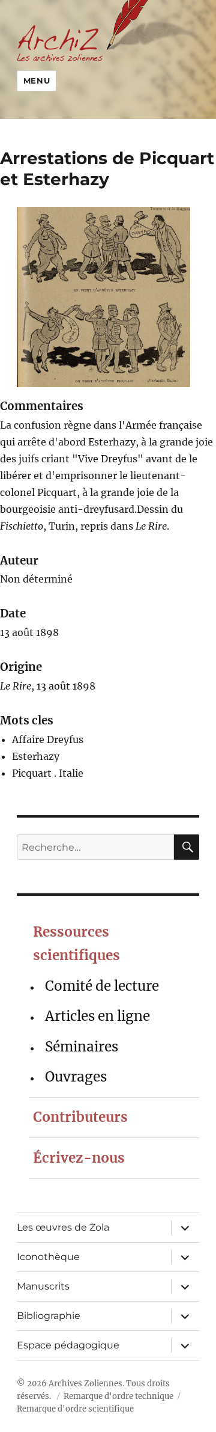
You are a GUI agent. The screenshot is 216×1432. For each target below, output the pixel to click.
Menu (36, 80)
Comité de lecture (102, 986)
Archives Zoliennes (85, 1383)
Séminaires (81, 1046)
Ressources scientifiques (76, 943)
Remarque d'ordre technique (118, 1396)
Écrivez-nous (79, 1157)
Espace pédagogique (68, 1345)
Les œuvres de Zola (63, 1227)
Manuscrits (43, 1286)
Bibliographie (48, 1315)
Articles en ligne (97, 1016)
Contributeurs (80, 1117)
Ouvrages (76, 1076)
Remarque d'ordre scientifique (75, 1409)
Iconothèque (48, 1256)
